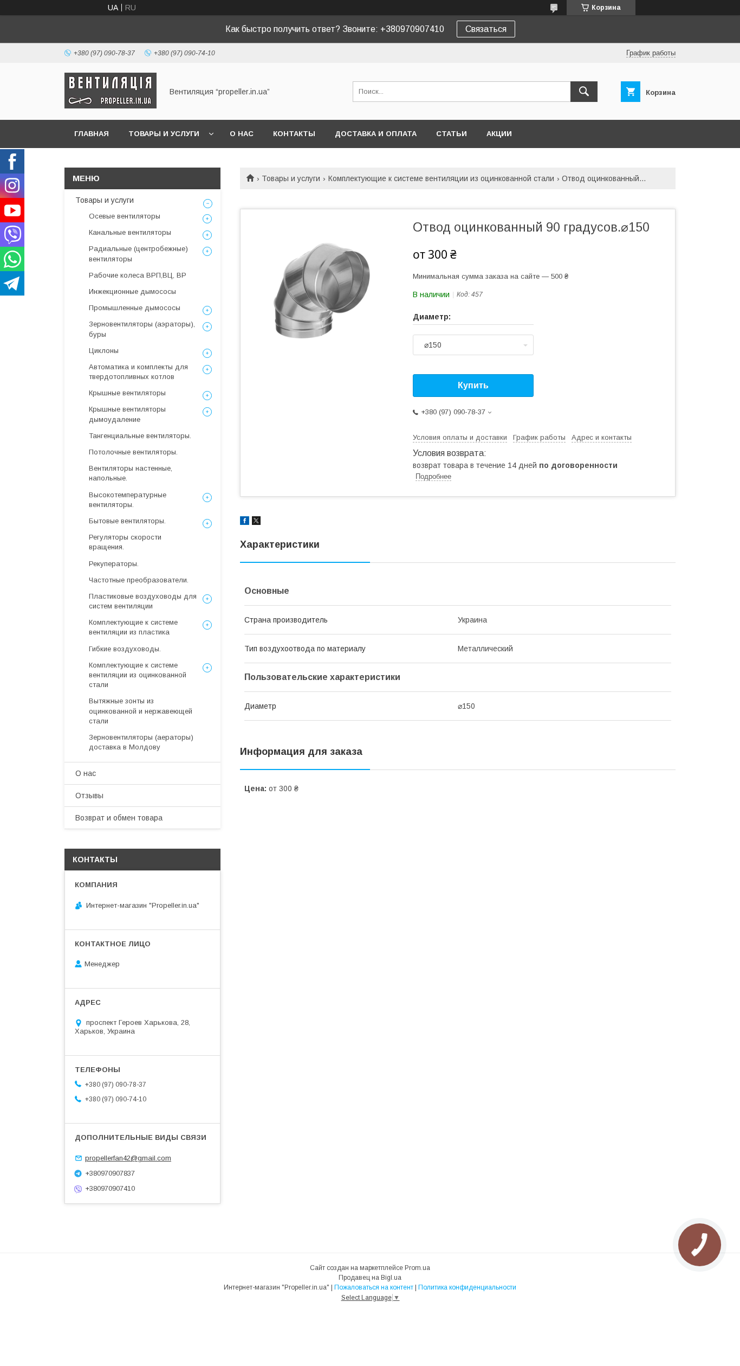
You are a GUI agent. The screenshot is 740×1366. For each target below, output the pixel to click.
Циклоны (104, 351)
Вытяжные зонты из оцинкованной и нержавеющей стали (140, 710)
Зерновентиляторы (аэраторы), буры (142, 329)
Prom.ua (417, 1268)
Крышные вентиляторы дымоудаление (127, 414)
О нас (242, 134)
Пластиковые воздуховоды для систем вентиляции (143, 601)
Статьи (451, 134)
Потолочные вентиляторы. (133, 452)
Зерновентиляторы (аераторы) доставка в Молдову (141, 742)
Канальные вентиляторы (130, 232)
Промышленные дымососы (134, 308)
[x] (256, 522)
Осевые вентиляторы (124, 216)
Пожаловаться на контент (373, 1287)
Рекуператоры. (114, 564)
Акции (499, 134)
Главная (91, 134)
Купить (473, 385)
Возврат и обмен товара (119, 817)
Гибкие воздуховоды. (125, 649)
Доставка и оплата (376, 134)
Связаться (486, 29)
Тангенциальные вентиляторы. (140, 436)
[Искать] (584, 91)
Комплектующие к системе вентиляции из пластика (133, 627)
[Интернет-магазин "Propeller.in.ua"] (110, 105)
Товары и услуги (163, 134)
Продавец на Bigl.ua (370, 1277)
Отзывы (89, 795)
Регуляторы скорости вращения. (125, 542)
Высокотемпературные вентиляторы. (127, 500)
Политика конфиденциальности (467, 1287)
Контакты (294, 134)
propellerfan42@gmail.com (128, 1158)
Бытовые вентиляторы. (127, 521)
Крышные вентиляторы (127, 393)
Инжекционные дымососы (132, 291)
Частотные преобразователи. (139, 580)
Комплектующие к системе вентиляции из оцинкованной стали (441, 178)
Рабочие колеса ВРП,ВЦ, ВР (137, 275)
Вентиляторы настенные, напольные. (130, 473)
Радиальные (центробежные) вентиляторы (138, 253)
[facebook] (244, 522)
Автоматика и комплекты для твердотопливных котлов (138, 372)
